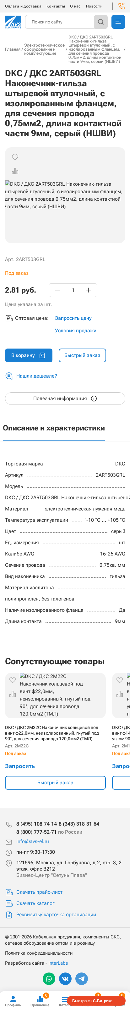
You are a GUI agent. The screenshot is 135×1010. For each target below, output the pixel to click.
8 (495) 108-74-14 (36, 824)
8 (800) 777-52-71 (49, 832)
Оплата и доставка (23, 6)
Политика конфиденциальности (39, 953)
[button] (15, 171)
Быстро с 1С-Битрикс (92, 1000)
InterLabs (58, 963)
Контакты (55, 6)
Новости (94, 6)
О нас (75, 6)
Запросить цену (73, 318)
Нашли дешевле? (36, 376)
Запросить (20, 766)
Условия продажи (75, 331)
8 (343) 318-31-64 (79, 824)
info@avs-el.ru (32, 841)
